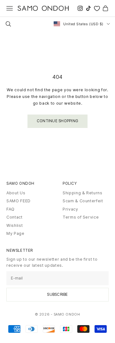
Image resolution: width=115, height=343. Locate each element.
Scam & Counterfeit (83, 200)
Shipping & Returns (83, 192)
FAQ (10, 209)
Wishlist (14, 225)
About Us (15, 192)
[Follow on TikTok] (88, 8)
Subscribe (57, 294)
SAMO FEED (18, 200)
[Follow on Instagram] (80, 8)
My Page (15, 233)
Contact (14, 217)
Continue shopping (57, 121)
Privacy (70, 209)
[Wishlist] (97, 8)
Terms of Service (81, 217)
